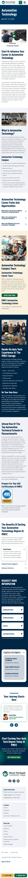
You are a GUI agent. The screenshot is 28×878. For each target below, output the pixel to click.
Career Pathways (12, 652)
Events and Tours (9, 295)
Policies (6, 831)
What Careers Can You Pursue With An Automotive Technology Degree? (12, 211)
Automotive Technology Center (14, 279)
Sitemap (6, 834)
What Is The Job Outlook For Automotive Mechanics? (9, 217)
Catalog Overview (8, 610)
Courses (5, 626)
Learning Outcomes (8, 634)
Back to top (5, 862)
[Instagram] (14, 781)
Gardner (6, 807)
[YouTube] (18, 781)
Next (16, 725)
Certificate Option (8, 618)
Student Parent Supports (10, 564)
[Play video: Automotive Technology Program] (14, 35)
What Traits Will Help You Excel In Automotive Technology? (11, 224)
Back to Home (9, 19)
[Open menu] (24, 2)
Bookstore (6, 828)
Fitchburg (6, 813)
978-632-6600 (13, 795)
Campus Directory (8, 836)
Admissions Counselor (16, 287)
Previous (11, 725)
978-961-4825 (12, 797)
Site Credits (5, 852)
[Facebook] (9, 781)
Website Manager (8, 844)
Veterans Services (8, 568)
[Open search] (20, 2)
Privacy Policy (14, 852)
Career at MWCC (8, 826)
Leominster (6, 810)
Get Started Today (14, 757)
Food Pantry (7, 549)
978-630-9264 (5, 308)
